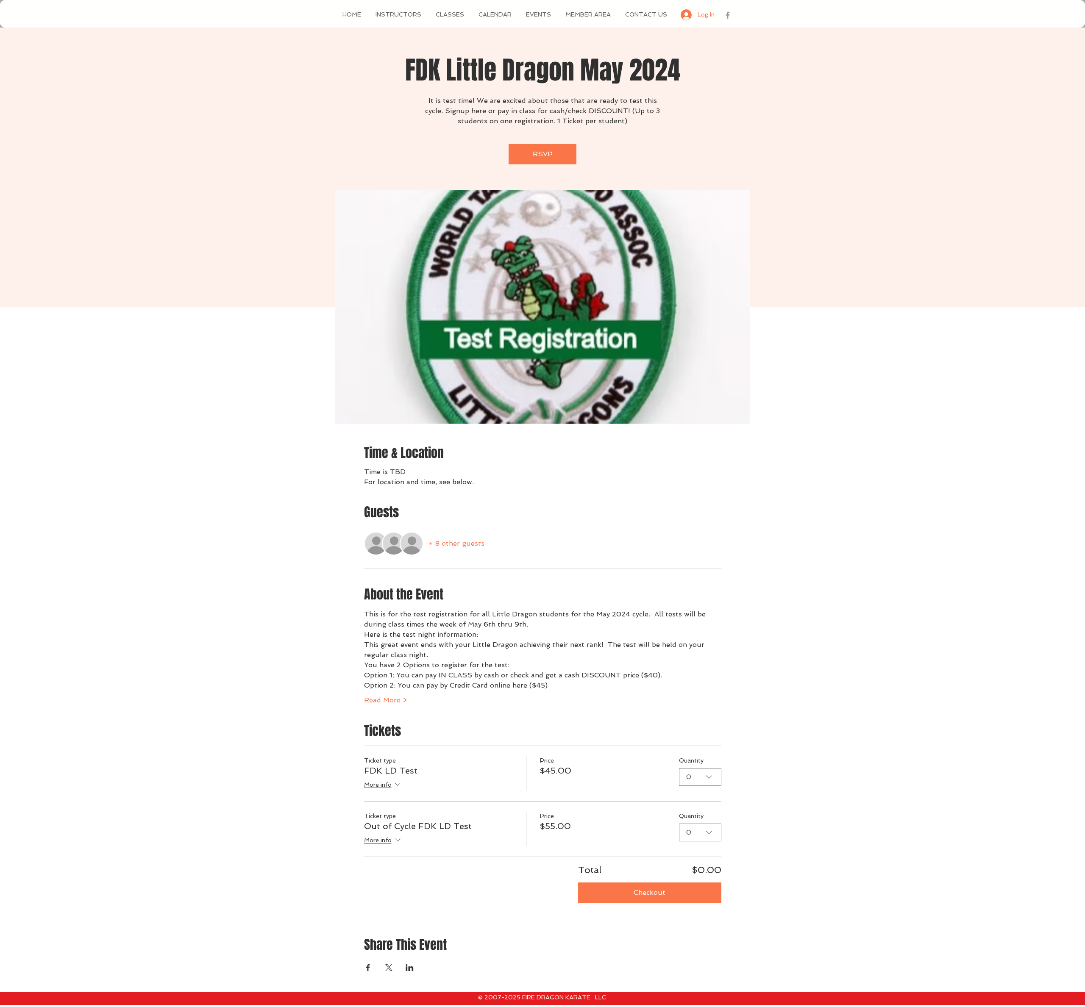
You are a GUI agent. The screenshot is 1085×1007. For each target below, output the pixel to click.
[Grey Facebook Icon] (727, 15)
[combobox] (700, 777)
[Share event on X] (389, 967)
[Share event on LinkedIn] (410, 967)
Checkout (649, 892)
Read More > (385, 700)
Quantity (691, 760)
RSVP (543, 154)
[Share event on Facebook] (368, 967)
